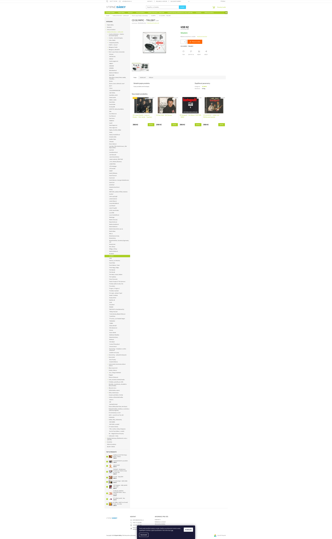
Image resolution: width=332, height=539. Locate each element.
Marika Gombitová (114, 224)
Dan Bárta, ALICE (113, 95)
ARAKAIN (111, 66)
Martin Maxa (112, 231)
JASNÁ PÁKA (112, 164)
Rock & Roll (112, 357)
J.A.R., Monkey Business (115, 162)
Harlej (110, 132)
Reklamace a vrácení (161, 1)
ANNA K (111, 63)
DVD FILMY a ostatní (114, 424)
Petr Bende (112, 270)
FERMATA (111, 121)
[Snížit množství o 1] (187, 43)
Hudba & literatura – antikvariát (115, 32)
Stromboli (111, 305)
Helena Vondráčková (114, 135)
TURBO (111, 323)
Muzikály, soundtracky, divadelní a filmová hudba (118, 385)
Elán (110, 111)
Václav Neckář (112, 326)
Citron (110, 88)
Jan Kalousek (112, 155)
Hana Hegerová (113, 125)
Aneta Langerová (113, 61)
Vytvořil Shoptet (221, 535)
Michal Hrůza (112, 238)
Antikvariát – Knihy (113, 436)
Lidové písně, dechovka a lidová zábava (117, 365)
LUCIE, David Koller (114, 210)
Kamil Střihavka (113, 173)
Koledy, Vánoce (113, 370)
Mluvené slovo (112, 388)
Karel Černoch (113, 175)
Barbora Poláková (113, 73)
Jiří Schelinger (113, 166)
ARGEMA (111, 68)
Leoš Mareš (112, 206)
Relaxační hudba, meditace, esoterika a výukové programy (119, 409)
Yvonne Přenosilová (114, 344)
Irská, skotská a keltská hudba (117, 380)
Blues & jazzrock (113, 368)
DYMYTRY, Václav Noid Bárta (116, 109)
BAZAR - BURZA (111, 447)
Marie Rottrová (113, 222)
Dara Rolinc (112, 102)
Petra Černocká (113, 279)
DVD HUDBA (112, 422)
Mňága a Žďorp (113, 249)
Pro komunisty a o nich (114, 413)
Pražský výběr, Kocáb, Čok (116, 284)
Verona (111, 330)
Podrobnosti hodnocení (153, 23)
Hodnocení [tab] (143, 77)
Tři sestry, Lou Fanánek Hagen (117, 319)
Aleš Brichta (112, 56)
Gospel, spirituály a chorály (116, 395)
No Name (111, 254)
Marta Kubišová (113, 227)
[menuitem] (110, 12)
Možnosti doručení (202, 37)
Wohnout (111, 339)
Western (109, 27)
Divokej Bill (112, 107)
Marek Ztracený (113, 220)
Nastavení (144, 535)
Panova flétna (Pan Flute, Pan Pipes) (118, 406)
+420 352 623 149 (137, 525)
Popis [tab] (135, 77)
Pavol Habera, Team (114, 265)
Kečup (111, 189)
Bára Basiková (113, 70)
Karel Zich (111, 182)
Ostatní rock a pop (114, 352)
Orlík (110, 258)
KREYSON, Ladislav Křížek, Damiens (118, 192)
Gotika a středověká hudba (116, 397)
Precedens (112, 286)
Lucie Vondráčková (114, 215)
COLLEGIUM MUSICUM (114, 90)
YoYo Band (111, 342)
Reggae (111, 375)
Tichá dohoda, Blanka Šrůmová (117, 314)
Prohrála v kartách (114, 291)
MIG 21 (111, 234)
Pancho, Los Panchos (114, 260)
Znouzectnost (113, 346)
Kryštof (111, 194)
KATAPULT (111, 185)
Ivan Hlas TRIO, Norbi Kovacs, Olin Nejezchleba (118, 147)
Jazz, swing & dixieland (115, 373)
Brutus (111, 81)
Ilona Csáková (112, 144)
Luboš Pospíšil (113, 208)
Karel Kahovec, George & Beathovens (119, 180)
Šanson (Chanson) (113, 377)
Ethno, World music (114, 393)
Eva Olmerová (112, 114)
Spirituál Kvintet (113, 404)
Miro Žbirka (112, 247)
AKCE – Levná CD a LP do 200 (116, 415)
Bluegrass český (113, 47)
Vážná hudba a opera (114, 390)
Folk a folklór (112, 40)
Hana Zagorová (113, 128)
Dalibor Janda (112, 100)
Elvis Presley (112, 360)
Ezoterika (109, 442)
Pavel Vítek (112, 263)
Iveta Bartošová (113, 152)
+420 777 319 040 (137, 522)
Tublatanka (112, 321)
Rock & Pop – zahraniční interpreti (117, 355)
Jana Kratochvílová (114, 157)
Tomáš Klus (112, 316)
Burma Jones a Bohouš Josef (116, 83)
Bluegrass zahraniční (114, 50)
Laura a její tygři (113, 196)
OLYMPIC (111, 256)
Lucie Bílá (111, 213)
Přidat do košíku (196, 41)
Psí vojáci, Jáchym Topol (115, 293)
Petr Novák (112, 272)
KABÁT (111, 171)
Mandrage (111, 217)
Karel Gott (112, 178)
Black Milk (111, 75)
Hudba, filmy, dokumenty (115, 420)
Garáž (110, 123)
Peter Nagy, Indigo (114, 268)
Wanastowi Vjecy (113, 337)
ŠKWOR (111, 307)
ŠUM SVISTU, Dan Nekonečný (116, 309)
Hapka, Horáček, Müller (115, 130)
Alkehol (111, 59)
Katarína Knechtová (114, 187)
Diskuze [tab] (151, 77)
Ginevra (111, 400)
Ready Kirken (112, 298)
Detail (151, 124)
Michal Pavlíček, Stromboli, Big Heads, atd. (119, 241)
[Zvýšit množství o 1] (187, 41)
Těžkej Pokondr (113, 312)
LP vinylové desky (113, 427)
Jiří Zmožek (112, 168)
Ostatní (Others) (113, 362)
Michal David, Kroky (114, 236)
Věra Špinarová (113, 328)
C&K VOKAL (112, 93)
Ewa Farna (111, 118)
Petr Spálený (112, 277)
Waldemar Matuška (114, 335)
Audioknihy (111, 417)
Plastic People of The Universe (117, 281)
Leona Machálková (114, 203)
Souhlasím (188, 530)
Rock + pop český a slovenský (116, 52)
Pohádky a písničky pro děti (116, 382)
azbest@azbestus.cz (138, 520)
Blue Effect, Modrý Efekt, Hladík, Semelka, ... (117, 78)
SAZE (110, 302)
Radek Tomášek (113, 295)
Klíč (110, 402)
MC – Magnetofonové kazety (116, 434)
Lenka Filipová (113, 201)
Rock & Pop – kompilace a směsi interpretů (117, 349)
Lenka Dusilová (113, 199)
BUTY (110, 86)
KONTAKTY (150, 1)
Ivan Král (111, 150)
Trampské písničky (114, 43)
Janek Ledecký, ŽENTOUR (116, 159)
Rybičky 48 (112, 300)
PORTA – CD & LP (113, 45)
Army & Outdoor (111, 29)
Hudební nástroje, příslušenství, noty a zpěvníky (117, 439)
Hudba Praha (112, 139)
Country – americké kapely (116, 38)
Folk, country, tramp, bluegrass (117, 429)
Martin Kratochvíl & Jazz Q (116, 229)
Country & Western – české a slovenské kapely (116, 35)
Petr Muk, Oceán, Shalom (115, 274)
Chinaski (111, 142)
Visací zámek (112, 332)
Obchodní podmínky (175, 1)
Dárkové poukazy (111, 444)
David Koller (112, 104)
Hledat (182, 7)
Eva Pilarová (112, 116)
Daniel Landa (112, 97)
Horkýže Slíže (112, 137)
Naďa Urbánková (113, 251)
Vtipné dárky (110, 25)
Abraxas (111, 54)
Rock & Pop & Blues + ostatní (116, 431)
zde (172, 530)
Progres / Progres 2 (114, 288)
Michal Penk (112, 244)
